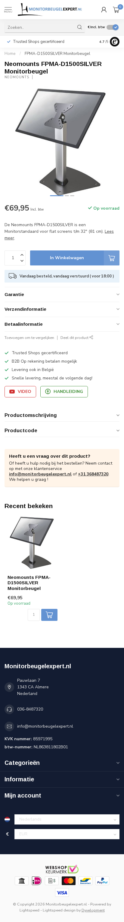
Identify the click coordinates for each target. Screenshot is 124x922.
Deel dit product (74, 337)
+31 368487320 (93, 474)
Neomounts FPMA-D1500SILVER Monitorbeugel (29, 583)
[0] (116, 10)
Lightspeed (29, 910)
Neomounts (17, 77)
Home (10, 53)
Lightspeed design (59, 910)
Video (24, 391)
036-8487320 (30, 709)
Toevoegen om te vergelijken (29, 337)
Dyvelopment (93, 910)
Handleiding (68, 391)
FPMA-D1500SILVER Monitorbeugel (57, 53)
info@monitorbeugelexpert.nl (40, 474)
